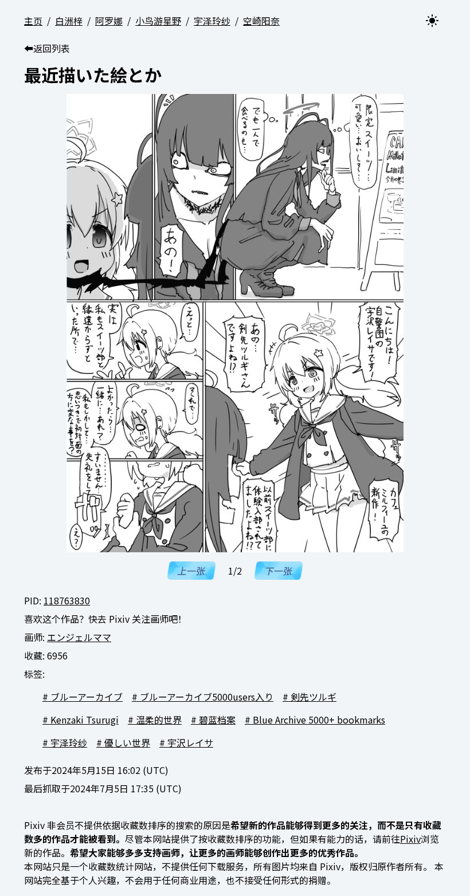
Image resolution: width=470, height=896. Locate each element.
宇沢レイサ (190, 742)
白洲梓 (69, 20)
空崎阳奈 (261, 20)
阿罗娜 (109, 20)
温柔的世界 (159, 719)
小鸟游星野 (158, 20)
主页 (33, 20)
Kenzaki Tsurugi (84, 719)
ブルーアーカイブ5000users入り (206, 697)
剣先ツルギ (313, 697)
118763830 (67, 600)
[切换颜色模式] (432, 20)
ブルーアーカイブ (86, 697)
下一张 (278, 570)
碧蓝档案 (217, 719)
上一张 (191, 570)
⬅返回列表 (47, 48)
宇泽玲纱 (212, 20)
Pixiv (410, 839)
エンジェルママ (79, 637)
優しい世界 (127, 742)
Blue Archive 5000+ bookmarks (319, 719)
